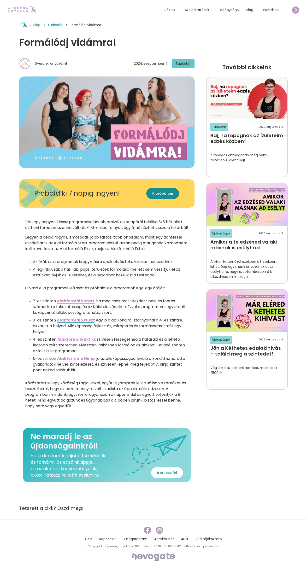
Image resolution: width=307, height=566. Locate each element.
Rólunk (170, 9)
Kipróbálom (162, 193)
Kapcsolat (107, 539)
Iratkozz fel (167, 472)
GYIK (89, 539)
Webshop (271, 9)
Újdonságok (221, 233)
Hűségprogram (135, 539)
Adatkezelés (164, 539)
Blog (249, 9)
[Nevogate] (153, 556)
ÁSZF (185, 539)
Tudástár (55, 25)
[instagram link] (159, 530)
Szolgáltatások (197, 9)
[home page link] (22, 9)
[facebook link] (148, 530)
